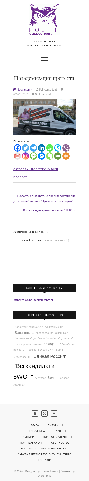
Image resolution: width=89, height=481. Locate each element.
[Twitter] (25, 148)
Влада (35, 425)
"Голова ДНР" (45, 349)
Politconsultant (48, 89)
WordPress (44, 475)
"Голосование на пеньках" (52, 332)
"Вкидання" (52, 344)
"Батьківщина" (24, 332)
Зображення (24, 89)
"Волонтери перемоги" (27, 326)
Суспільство (60, 442)
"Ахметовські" (22, 357)
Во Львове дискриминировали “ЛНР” (49, 210)
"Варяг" (59, 349)
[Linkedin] (41, 148)
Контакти (44, 460)
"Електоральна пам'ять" (28, 344)
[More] (66, 156)
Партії (57, 431)
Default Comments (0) (57, 240)
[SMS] (33, 156)
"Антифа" (40, 377)
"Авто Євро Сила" (49, 338)
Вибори (53, 425)
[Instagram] (25, 156)
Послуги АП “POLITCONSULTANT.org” (44, 448)
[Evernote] (49, 156)
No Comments (43, 94)
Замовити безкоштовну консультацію (44, 454)
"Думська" (66, 338)
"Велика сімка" (22, 338)
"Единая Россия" (49, 356)
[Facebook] (17, 148)
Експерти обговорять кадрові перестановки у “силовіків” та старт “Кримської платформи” (44, 198)
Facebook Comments (31, 240)
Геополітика (36, 431)
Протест (20, 177)
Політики (28, 436)
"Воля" (51, 377)
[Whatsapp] (49, 148)
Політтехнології (44, 169)
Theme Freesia (50, 471)
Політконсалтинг (55, 436)
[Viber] (66, 148)
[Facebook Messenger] (41, 156)
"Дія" (34, 338)
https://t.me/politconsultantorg (33, 299)
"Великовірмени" (52, 326)
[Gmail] (17, 156)
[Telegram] (33, 148)
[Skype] (57, 148)
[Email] (57, 156)
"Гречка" (31, 349)
